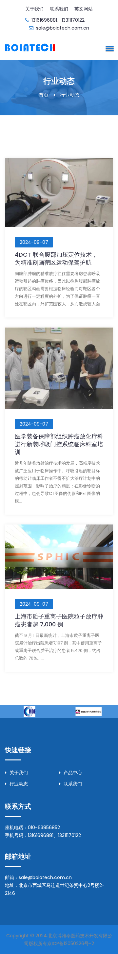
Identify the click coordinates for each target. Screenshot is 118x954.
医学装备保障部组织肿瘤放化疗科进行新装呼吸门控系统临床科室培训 (59, 444)
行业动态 (19, 783)
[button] (108, 48)
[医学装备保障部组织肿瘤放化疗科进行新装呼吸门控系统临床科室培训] (59, 367)
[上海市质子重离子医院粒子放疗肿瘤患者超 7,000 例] (59, 556)
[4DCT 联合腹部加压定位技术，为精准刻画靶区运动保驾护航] (59, 192)
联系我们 (59, 9)
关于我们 (34, 9)
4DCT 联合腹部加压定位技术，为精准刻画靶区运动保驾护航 (56, 258)
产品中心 (73, 772)
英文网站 (83, 9)
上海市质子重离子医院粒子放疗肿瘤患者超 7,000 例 (59, 620)
